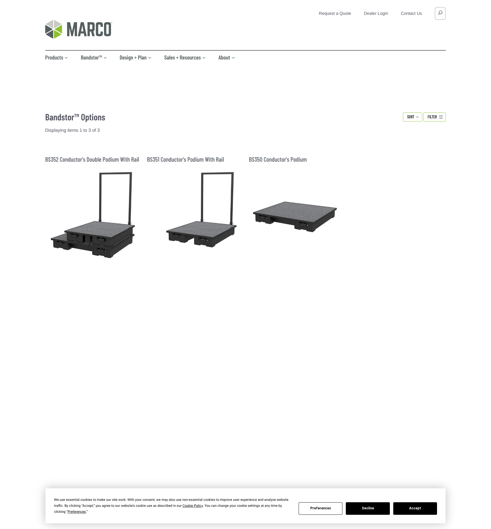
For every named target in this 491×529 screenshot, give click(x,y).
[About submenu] (233, 57)
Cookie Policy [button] (192, 506)
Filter (432, 116)
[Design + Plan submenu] (149, 57)
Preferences (320, 508)
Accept (415, 508)
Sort (410, 116)
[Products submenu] (66, 57)
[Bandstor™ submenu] (105, 57)
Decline (368, 508)
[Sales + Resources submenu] (204, 57)
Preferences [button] (77, 512)
